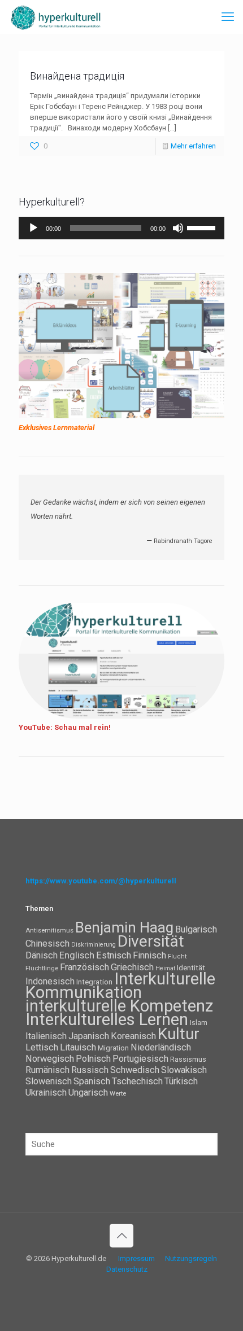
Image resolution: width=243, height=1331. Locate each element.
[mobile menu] (227, 17)
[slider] (203, 227)
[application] (121, 228)
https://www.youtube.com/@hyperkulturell (100, 881)
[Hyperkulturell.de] (55, 17)
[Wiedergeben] (33, 228)
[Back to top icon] (121, 1235)
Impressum (136, 1258)
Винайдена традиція (77, 76)
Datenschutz (126, 1269)
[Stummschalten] (178, 228)
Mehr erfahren (193, 146)
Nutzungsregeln (191, 1258)
